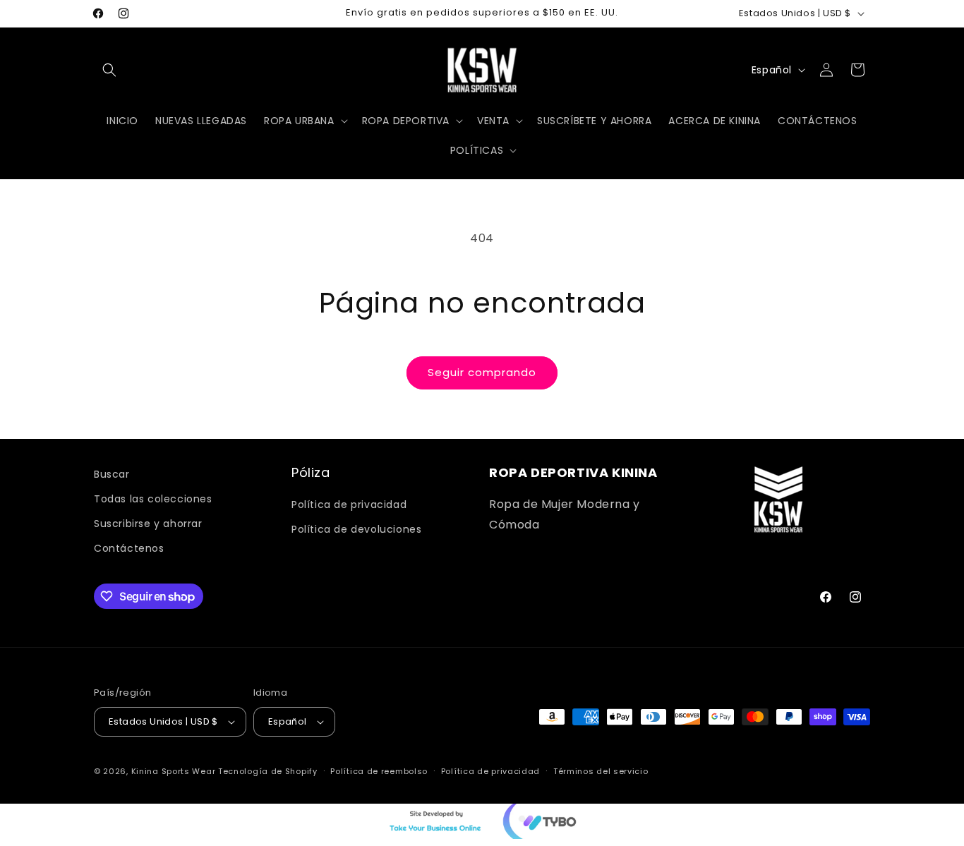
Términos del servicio (601, 771)
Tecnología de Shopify (268, 771)
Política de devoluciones (356, 529)
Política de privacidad (348, 504)
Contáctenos (129, 548)
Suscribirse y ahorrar (148, 523)
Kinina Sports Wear (173, 771)
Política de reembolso (379, 771)
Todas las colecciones (153, 499)
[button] (109, 69)
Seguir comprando (482, 372)
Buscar (112, 474)
